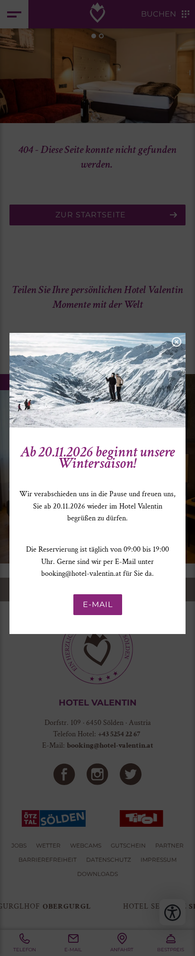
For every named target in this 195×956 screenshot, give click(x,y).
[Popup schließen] (176, 341)
